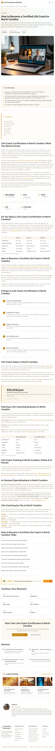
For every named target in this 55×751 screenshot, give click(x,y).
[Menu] (52, 2)
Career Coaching (33, 732)
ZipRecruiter (49, 366)
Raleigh (3, 518)
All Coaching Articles (46, 674)
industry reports (27, 178)
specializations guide (39, 500)
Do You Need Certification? (9, 123)
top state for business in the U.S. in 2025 (29, 160)
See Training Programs (35, 634)
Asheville (3, 525)
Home (2, 6)
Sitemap (44, 736)
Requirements (18, 732)
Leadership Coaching (34, 738)
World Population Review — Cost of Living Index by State (14, 660)
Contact (44, 730)
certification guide (16, 230)
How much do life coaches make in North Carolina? (13, 544)
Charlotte (3, 514)
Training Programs (7, 130)
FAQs (5, 135)
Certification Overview (8, 121)
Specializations (7, 131)
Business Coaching (33, 736)
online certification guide (45, 475)
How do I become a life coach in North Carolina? (12, 563)
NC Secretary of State (36, 420)
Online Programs (19, 738)
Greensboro (4, 521)
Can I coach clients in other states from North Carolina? (14, 555)
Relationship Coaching (34, 734)
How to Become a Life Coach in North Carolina (16, 6)
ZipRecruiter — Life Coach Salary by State (41, 650)
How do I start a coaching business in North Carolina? (13, 551)
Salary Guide (18, 734)
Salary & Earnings (7, 126)
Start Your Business (7, 128)
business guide (31, 431)
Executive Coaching (33, 728)
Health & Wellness (33, 730)
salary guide (38, 381)
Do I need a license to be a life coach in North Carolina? (14, 540)
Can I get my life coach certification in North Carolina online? (15, 566)
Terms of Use (45, 734)
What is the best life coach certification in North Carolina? (14, 548)
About (31, 746)
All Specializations (33, 740)
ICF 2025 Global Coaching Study (13, 649)
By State (17, 740)
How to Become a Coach (9, 124)
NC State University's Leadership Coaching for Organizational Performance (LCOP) (29, 267)
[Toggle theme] (49, 2)
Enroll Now (47, 581)
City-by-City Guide (7, 133)
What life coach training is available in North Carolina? (13, 570)
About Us (44, 728)
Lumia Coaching (42, 473)
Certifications (18, 736)
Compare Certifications (18, 634)
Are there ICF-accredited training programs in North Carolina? (15, 559)
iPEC (35, 473)
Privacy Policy (45, 732)
